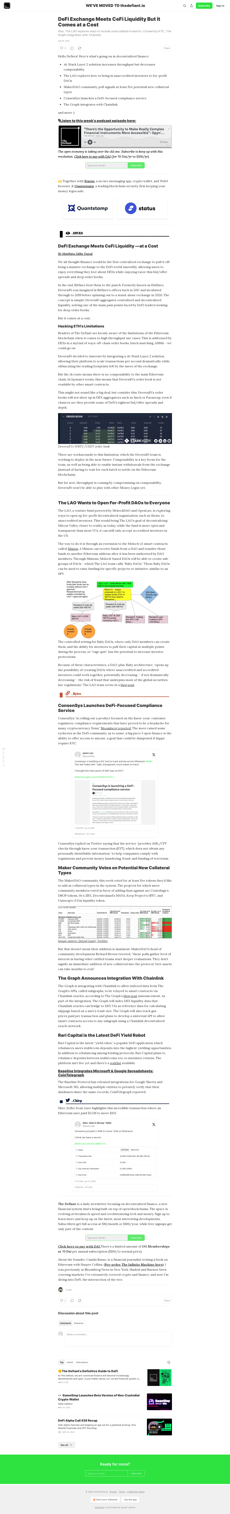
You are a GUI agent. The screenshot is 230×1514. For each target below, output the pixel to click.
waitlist (115, 1063)
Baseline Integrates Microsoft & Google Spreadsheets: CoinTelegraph (105, 1073)
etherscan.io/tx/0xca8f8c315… (91, 1143)
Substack (99, 1507)
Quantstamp (84, 186)
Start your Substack (107, 1499)
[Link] (53, 120)
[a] (159, 1427)
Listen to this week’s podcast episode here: (98, 121)
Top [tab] (62, 1362)
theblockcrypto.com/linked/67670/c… (95, 776)
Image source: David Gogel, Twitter (83, 941)
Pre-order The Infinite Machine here (134, 1264)
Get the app (130, 1499)
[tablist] (71, 1323)
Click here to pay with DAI (92, 156)
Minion (73, 549)
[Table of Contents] (3, 757)
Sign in (220, 5)
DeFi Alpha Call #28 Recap (77, 1420)
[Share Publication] (191, 6)
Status (89, 181)
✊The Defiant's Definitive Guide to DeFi (88, 1371)
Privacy (113, 1491)
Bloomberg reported (116, 728)
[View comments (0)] (72, 48)
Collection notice (136, 1491)
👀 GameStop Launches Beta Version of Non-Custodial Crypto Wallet (99, 1397)
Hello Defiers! (65, 1403)
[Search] (184, 6)
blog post (127, 685)
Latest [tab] (70, 1362)
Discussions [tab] (82, 1362)
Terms (122, 1491)
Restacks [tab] (78, 1323)
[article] (115, 1379)
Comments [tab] (65, 1323)
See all (64, 1444)
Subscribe (204, 5)
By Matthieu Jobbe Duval (75, 254)
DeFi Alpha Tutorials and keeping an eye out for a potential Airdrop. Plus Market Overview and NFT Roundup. (97, 1426)
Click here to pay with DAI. (79, 1246)
